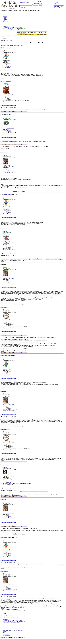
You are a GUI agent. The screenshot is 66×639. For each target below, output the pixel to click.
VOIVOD (8, 81)
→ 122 (8, 166)
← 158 (12, 166)
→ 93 (8, 128)
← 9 (11, 61)
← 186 (12, 320)
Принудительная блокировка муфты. (8, 70)
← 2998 (12, 128)
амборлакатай (22, 28)
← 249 (12, 242)
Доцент (8, 307)
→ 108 (8, 320)
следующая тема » (13, 35)
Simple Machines (19, 630)
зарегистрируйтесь (24, 2)
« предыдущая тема (5, 35)
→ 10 (8, 61)
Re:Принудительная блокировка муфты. (8, 105)
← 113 (11, 94)
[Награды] (8, 66)
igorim (7, 464)
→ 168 (8, 242)
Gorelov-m (8, 228)
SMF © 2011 (12, 630)
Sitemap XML (6, 634)
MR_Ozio (8, 114)
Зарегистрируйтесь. (22, 111)
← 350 (12, 476)
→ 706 (8, 476)
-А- (7, 152)
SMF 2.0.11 (5, 630)
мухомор (8, 47)
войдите (39, 1)
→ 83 (8, 94)
